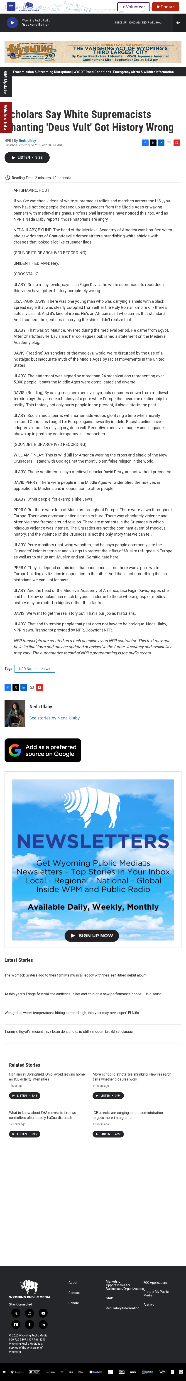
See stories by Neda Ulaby (54, 718)
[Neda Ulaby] (15, 713)
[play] (12, 22)
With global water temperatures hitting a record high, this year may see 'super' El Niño (72, 1013)
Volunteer (135, 6)
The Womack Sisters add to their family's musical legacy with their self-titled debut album (76, 975)
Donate (168, 7)
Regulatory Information (122, 1308)
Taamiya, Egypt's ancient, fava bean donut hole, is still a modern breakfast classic (69, 1031)
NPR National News (34, 669)
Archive (149, 1304)
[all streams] (179, 23)
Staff (110, 1298)
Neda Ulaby (27, 140)
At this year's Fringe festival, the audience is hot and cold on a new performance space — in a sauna (83, 994)
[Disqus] (93, 1205)
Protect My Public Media (156, 1293)
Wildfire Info (5, 117)
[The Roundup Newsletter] (93, 860)
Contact (74, 1293)
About (73, 1282)
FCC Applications (156, 1282)
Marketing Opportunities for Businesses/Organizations (122, 1285)
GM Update (5, 82)
